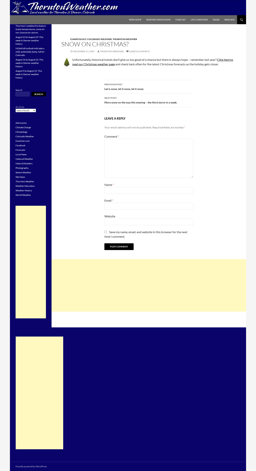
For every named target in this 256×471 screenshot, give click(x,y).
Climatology (78, 39)
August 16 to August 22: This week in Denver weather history (29, 63)
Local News (21, 154)
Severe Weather (23, 172)
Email (108, 200)
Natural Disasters (24, 163)
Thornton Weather (125, 39)
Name (109, 184)
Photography (22, 168)
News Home (135, 19)
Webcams (229, 19)
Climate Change (23, 127)
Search (19, 90)
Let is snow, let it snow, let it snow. (124, 86)
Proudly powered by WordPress (31, 466)
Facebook (20, 145)
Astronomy (21, 122)
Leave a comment (139, 51)
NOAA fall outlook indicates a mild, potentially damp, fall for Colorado (30, 52)
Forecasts (20, 149)
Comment (111, 136)
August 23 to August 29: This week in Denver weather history (29, 40)
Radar (216, 19)
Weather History (24, 190)
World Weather (23, 195)
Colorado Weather (99, 39)
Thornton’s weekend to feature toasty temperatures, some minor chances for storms (31, 29)
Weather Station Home (158, 19)
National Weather (24, 159)
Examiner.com (23, 140)
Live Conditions (199, 19)
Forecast (180, 19)
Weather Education (25, 186)
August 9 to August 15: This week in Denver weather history (29, 74)
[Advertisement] (149, 285)
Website (109, 216)
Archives (20, 107)
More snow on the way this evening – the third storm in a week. (140, 100)
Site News (20, 177)
